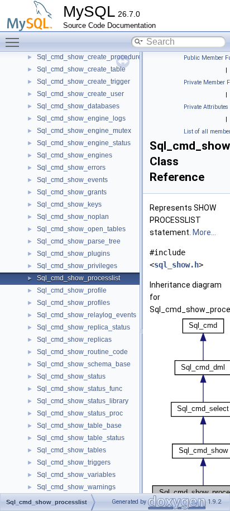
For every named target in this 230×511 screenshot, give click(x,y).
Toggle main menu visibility (14, 42)
